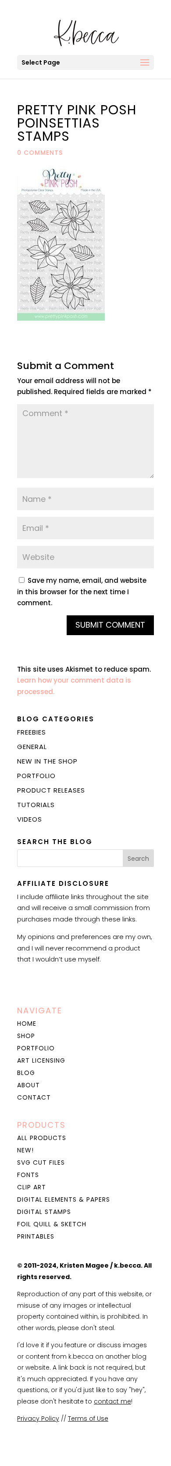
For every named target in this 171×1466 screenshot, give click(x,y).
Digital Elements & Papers (63, 1199)
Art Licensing (41, 1060)
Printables (35, 1236)
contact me (112, 1401)
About (28, 1085)
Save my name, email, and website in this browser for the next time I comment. (81, 591)
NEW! (25, 1150)
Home (26, 1023)
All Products (41, 1137)
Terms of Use (88, 1418)
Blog (26, 1072)
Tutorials (36, 804)
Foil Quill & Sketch (51, 1224)
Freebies (31, 732)
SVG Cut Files (41, 1162)
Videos (29, 819)
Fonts (28, 1174)
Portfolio (36, 775)
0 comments (40, 152)
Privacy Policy (38, 1418)
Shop (26, 1035)
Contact (34, 1097)
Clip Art (31, 1187)
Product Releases (51, 790)
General (32, 746)
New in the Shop (47, 761)
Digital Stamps (44, 1211)
